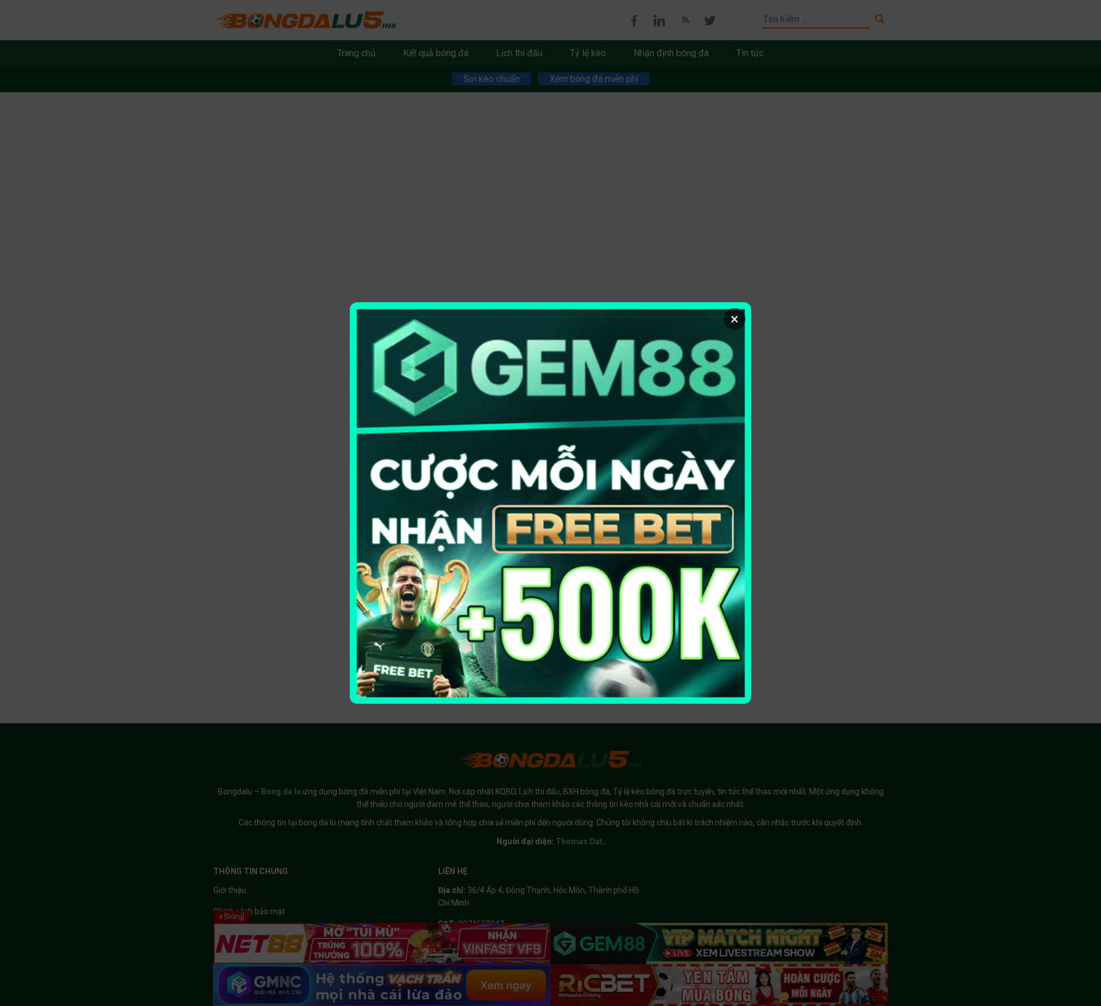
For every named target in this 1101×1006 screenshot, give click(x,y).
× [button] (735, 318)
